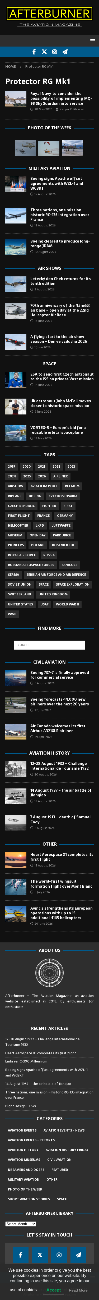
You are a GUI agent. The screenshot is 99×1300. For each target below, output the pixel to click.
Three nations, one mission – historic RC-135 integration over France (59, 214)
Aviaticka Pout (44, 486)
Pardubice (62, 535)
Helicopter (18, 525)
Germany (65, 515)
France (43, 515)
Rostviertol (63, 545)
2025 (27, 476)
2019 (11, 466)
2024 (12, 476)
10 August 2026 (45, 251)
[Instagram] (54, 52)
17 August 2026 (45, 194)
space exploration (72, 584)
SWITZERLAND (19, 594)
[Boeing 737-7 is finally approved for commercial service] (15, 678)
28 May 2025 (43, 109)
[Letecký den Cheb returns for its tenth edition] (15, 284)
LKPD (40, 525)
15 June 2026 (43, 384)
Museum (15, 535)
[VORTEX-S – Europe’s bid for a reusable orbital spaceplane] (15, 433)
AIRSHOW (15, 486)
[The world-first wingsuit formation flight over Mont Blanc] (15, 887)
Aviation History (49, 753)
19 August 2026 (45, 865)
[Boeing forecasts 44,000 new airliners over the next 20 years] (15, 705)
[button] (92, 41)
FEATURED (59, 1170)
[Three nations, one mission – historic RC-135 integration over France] (15, 215)
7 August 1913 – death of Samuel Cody (60, 819)
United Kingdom (53, 594)
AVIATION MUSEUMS (24, 1159)
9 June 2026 (43, 411)
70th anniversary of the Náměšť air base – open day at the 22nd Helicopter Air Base (60, 310)
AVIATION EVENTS (22, 1130)
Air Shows (49, 268)
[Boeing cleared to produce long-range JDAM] (15, 247)
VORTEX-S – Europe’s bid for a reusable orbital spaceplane (58, 430)
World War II (67, 604)
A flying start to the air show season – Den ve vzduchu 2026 (58, 339)
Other (50, 844)
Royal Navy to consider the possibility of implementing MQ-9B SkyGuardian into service (61, 98)
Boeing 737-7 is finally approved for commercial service (59, 675)
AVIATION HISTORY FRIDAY (67, 1150)
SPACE (62, 1199)
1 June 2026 (42, 347)
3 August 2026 (44, 289)
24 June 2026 (44, 923)
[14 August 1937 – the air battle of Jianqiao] (15, 796)
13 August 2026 (45, 801)
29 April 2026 (43, 737)
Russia (49, 555)
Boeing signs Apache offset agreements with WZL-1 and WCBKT (56, 183)
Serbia (13, 574)
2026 (42, 476)
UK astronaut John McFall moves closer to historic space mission (60, 403)
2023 (71, 466)
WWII (12, 614)
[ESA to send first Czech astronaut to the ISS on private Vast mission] (15, 380)
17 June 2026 (43, 320)
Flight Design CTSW (20, 1106)
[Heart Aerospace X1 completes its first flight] (15, 860)
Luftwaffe (60, 525)
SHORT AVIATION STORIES (29, 1199)
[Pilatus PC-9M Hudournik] (72, 148)
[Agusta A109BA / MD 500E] (25, 148)
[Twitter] (44, 52)
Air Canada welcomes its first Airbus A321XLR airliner (58, 728)
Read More (78, 1290)
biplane (14, 496)
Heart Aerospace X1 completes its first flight (61, 857)
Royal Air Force (22, 555)
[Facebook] (34, 52)
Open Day (38, 535)
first (68, 506)
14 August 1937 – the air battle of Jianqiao (61, 792)
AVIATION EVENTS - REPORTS (31, 1140)
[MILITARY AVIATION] (15, 99)
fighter (49, 506)
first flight (19, 515)
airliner (60, 476)
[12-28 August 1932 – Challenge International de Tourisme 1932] (15, 769)
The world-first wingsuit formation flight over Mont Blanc (61, 883)
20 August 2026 (45, 774)
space (44, 584)
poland (38, 545)
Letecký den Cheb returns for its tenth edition (60, 281)
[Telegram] (65, 52)
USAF (44, 604)
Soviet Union (19, 584)
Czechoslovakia (63, 496)
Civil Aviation (49, 662)
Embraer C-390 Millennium (26, 1061)
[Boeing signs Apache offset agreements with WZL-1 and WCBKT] (15, 184)
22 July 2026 (43, 710)
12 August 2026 (45, 225)
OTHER (52, 1179)
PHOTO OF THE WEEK (25, 1189)
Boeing (35, 496)
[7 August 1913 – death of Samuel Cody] (15, 823)
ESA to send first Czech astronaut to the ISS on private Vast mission (62, 376)
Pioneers (16, 545)
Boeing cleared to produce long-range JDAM (60, 243)
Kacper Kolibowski (72, 109)
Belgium (72, 486)
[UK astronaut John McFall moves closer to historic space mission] (15, 406)
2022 (56, 466)
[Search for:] (49, 645)
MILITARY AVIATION (23, 1179)
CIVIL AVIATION (59, 1159)
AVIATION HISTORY (23, 1150)
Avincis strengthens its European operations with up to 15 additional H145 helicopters (61, 913)
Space (49, 364)
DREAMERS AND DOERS (26, 1170)
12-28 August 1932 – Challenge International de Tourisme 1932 (59, 766)
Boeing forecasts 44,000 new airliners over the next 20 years (59, 701)
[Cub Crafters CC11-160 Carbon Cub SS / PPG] (48, 148)
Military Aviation (49, 168)
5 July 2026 (42, 892)
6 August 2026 (44, 827)
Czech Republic (21, 506)
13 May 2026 (43, 438)
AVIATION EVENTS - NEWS (64, 1130)
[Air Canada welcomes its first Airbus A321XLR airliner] (15, 732)
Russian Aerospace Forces (31, 565)
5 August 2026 (44, 683)
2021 (41, 466)
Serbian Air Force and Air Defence (56, 574)
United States (20, 604)
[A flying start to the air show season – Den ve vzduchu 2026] (15, 342)
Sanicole (69, 565)
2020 (27, 466)
